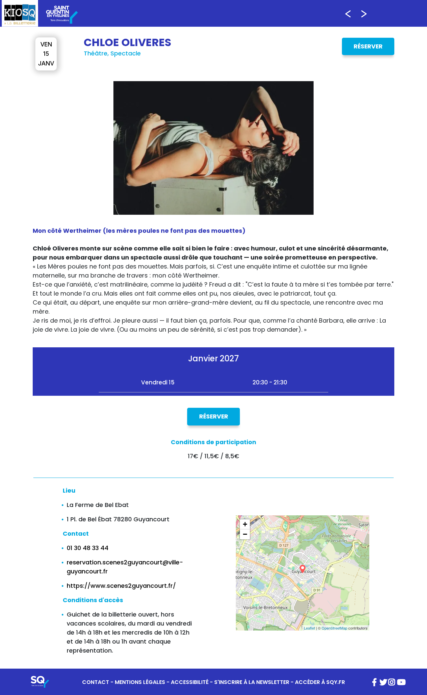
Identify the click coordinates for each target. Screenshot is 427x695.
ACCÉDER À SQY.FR (320, 682)
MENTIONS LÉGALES (140, 682)
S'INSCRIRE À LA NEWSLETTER (251, 682)
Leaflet (309, 628)
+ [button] (245, 524)
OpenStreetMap (334, 628)
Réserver (368, 46)
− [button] (245, 534)
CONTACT (95, 682)
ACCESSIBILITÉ (189, 682)
